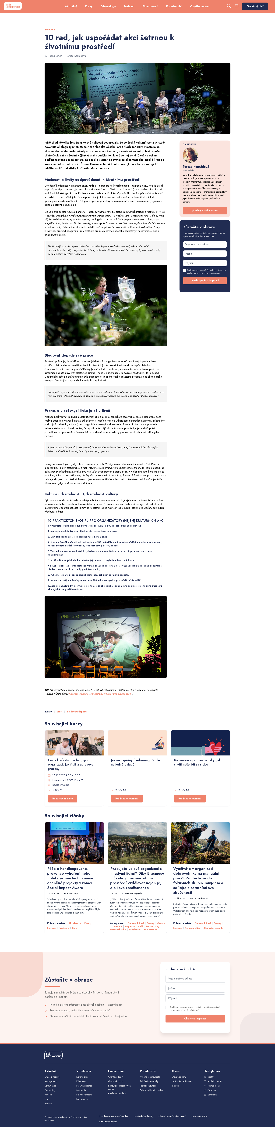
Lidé (59, 711)
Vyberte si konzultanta (150, 1076)
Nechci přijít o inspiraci (205, 280)
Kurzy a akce (82, 1076)
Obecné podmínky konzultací (172, 1116)
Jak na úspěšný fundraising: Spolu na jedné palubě (135, 762)
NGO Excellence (84, 1085)
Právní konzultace (148, 1085)
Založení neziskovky (149, 1081)
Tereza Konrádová (76, 56)
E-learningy (108, 6)
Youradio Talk (214, 1085)
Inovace (51, 928)
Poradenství (174, 6)
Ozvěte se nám (200, 6)
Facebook (212, 1090)
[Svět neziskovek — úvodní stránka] (13, 5)
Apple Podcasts (215, 1081)
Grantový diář (255, 6)
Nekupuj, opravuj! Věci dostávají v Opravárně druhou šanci (100, 694)
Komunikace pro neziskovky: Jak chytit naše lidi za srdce (197, 762)
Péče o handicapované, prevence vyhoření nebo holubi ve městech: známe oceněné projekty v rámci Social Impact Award (70, 878)
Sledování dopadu (77, 711)
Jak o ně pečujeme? (212, 272)
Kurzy (88, 6)
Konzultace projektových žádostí (119, 1087)
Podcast (129, 6)
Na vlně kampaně (84, 1094)
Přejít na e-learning (126, 798)
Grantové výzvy (115, 1081)
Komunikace (50, 1085)
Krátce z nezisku (56, 923)
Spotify (211, 1076)
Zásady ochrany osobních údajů (113, 1116)
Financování (150, 6)
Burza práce (82, 1099)
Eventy (48, 711)
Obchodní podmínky (143, 1116)
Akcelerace (75, 923)
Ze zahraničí (150, 929)
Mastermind (81, 1090)
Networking (152, 926)
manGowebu (111, 1121)
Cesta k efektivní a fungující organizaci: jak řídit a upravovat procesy (71, 764)
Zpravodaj (212, 1094)
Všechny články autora (205, 210)
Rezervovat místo (62, 798)
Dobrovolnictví (136, 923)
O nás (176, 1071)
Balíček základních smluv (151, 1090)
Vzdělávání (135, 929)
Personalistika (118, 929)
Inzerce (175, 1085)
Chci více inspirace (195, 1018)
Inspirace (64, 928)
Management (117, 923)
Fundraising (50, 1090)
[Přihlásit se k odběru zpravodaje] (236, 6)
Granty (161, 923)
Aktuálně (71, 6)
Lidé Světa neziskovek (182, 1081)
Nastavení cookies (199, 1116)
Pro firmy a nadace (117, 1093)
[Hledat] (229, 6)
